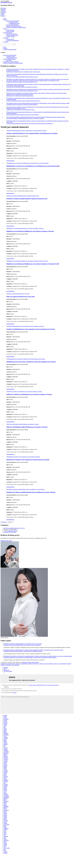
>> (7, 522)
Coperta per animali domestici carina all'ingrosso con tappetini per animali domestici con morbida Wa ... (29, 123)
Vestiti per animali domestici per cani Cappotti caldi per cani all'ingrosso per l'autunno (32, 133)
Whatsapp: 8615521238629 (9, 532)
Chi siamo (5, 37)
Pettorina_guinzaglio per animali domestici (16, 27)
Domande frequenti (7, 32)
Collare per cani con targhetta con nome (48, 663)
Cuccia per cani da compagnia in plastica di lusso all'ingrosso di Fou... (22, 76)
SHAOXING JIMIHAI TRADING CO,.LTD (14, 528)
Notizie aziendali (10, 31)
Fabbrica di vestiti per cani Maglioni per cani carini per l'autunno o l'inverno (29, 394)
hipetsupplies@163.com (6, 2)
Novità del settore (10, 30)
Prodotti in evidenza (27, 662)
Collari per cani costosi (33, 663)
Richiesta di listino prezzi (6, 540)
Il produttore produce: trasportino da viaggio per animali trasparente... (22, 104)
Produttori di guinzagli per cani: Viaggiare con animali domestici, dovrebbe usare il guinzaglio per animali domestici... (30, 657)
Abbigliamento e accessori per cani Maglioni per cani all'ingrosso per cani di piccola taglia (32, 166)
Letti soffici (9, 60)
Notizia (5, 28)
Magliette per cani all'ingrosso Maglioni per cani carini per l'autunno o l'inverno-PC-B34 (32, 264)
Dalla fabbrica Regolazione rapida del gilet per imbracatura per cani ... (22, 90)
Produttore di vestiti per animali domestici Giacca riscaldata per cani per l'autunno (30, 492)
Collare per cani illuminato (21, 663)
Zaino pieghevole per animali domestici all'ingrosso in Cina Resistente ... (22, 114)
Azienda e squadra (10, 36)
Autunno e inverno (13, 22)
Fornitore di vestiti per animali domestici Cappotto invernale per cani (26, 198)
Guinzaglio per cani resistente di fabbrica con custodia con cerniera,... (22, 87)
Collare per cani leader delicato (8, 663)
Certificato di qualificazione (12, 40)
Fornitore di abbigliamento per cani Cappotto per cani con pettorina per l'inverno (30, 329)
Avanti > (5, 522)
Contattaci (5, 41)
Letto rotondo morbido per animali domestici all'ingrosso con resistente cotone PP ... (25, 118)
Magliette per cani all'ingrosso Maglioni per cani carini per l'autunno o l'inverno (30, 231)
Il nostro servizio (10, 39)
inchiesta (8, 160)
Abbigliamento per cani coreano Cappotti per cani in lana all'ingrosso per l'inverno (31, 361)
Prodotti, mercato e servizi (12, 35)
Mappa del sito (35, 662)
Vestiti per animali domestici (12, 21)
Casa (4, 18)
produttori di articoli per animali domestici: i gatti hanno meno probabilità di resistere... (23, 651)
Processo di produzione (11, 34)
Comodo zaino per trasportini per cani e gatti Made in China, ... (20, 109)
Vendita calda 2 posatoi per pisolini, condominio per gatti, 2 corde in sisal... (23, 71)
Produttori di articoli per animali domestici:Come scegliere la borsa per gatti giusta (22, 645)
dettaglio (12, 160)
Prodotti (5, 19)
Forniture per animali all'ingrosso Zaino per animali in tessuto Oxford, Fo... (23, 100)
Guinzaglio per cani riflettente (12, 665)
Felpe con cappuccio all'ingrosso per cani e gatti (20, 296)
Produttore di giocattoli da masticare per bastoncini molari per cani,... (22, 81)
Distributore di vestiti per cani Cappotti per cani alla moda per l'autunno (27, 459)
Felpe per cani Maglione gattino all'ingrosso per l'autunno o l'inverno (26, 427)
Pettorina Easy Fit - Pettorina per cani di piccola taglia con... (20, 95)
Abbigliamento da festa (14, 23)
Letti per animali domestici (12, 24)
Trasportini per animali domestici (13, 26)
